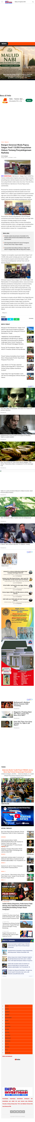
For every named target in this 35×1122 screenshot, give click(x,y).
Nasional (7, 1032)
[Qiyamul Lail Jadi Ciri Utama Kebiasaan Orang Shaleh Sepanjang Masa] (30, 868)
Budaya (7, 1006)
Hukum (6, 1020)
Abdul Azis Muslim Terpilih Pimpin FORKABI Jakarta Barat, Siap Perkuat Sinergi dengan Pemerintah (19, 945)
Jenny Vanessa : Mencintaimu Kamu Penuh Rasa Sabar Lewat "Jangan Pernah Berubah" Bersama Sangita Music (13, 876)
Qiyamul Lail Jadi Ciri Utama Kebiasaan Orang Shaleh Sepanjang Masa (12, 866)
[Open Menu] (2, 2)
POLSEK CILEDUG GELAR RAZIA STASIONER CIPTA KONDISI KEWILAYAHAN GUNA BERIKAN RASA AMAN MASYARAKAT (17, 237)
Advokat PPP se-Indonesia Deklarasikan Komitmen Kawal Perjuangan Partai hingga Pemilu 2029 (15, 572)
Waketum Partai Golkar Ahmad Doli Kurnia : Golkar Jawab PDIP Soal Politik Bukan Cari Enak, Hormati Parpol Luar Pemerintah (15, 579)
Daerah (7, 1009)
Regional (7, 142)
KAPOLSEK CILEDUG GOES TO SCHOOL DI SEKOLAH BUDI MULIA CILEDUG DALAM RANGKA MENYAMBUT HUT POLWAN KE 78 (13, 859)
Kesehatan (7, 1026)
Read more (20, 575)
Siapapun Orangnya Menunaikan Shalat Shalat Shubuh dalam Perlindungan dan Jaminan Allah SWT (11, 850)
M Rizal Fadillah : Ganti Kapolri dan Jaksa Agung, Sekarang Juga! (15, 586)
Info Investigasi (21, 1116)
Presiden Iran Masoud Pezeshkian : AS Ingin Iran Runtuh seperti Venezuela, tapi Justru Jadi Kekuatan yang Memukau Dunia (20, 972)
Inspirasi (7, 1023)
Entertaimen (8, 1017)
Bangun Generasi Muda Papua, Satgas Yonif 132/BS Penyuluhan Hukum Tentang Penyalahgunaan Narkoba (16, 149)
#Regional (4, 312)
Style (6, 1049)
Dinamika (7, 1011)
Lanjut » (31, 976)
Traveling (7, 1052)
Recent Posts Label (17, 605)
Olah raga (7, 1035)
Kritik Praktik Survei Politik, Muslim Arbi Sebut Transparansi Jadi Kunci (15, 599)
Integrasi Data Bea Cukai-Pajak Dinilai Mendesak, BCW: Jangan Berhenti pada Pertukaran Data (11, 916)
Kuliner (7, 1029)
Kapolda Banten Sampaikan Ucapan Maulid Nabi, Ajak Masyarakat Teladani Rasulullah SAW (20, 951)
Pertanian (7, 1041)
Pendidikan (8, 1038)
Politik (7, 1044)
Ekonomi (7, 1014)
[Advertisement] (17, 23)
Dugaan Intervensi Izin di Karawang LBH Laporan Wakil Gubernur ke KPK (10, 934)
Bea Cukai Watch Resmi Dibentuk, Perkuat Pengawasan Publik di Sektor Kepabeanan (12, 832)
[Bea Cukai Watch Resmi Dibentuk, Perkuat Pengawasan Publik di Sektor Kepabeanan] (30, 834)
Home (2, 142)
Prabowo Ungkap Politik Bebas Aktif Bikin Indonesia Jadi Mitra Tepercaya (15, 593)
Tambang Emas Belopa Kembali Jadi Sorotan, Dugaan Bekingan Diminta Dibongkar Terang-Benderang (11, 926)
